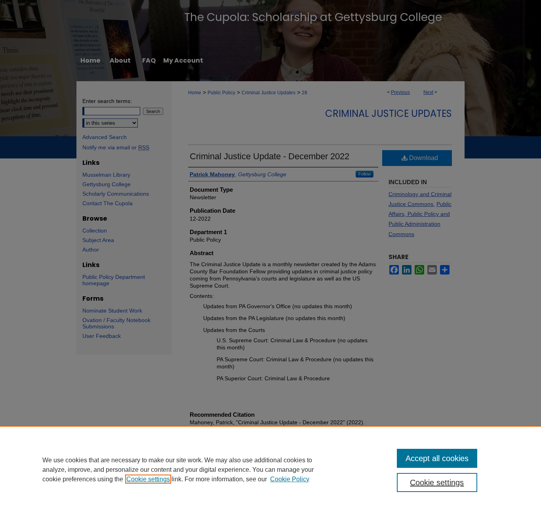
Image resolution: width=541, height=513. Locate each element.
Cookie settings (148, 479)
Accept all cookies (437, 458)
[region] (270, 469)
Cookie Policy (289, 479)
